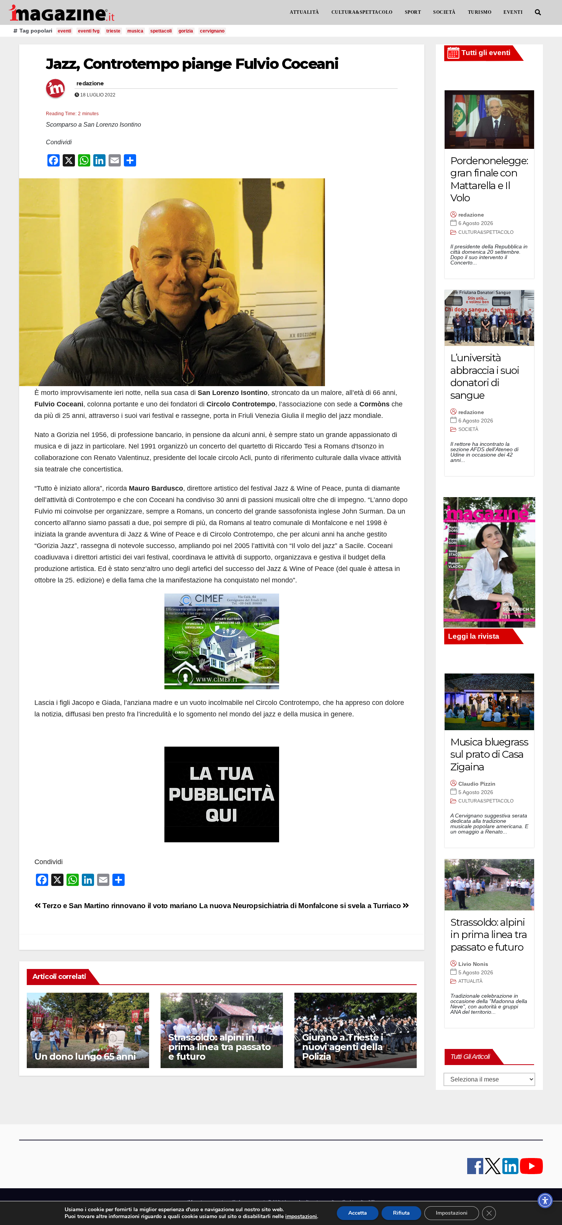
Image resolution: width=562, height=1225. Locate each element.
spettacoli (161, 31)
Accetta (357, 1213)
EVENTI (513, 12)
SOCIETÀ (444, 12)
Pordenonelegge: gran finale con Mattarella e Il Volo (489, 179)
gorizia (186, 31)
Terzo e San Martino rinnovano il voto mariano (119, 906)
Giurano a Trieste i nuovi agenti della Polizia (342, 1047)
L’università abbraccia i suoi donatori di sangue (484, 376)
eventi (64, 31)
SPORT (413, 12)
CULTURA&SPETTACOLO (362, 12)
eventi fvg (88, 31)
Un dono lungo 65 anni (85, 1056)
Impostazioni (452, 1213)
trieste (113, 31)
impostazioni (301, 1216)
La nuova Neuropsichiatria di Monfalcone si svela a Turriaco (301, 906)
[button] (538, 12)
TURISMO (480, 12)
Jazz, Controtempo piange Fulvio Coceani (192, 64)
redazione (90, 83)
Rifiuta (401, 1213)
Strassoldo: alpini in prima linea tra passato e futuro (219, 1047)
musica (135, 31)
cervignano (212, 31)
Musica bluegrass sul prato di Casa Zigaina (489, 754)
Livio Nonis (473, 964)
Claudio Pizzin (476, 783)
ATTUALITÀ (304, 12)
